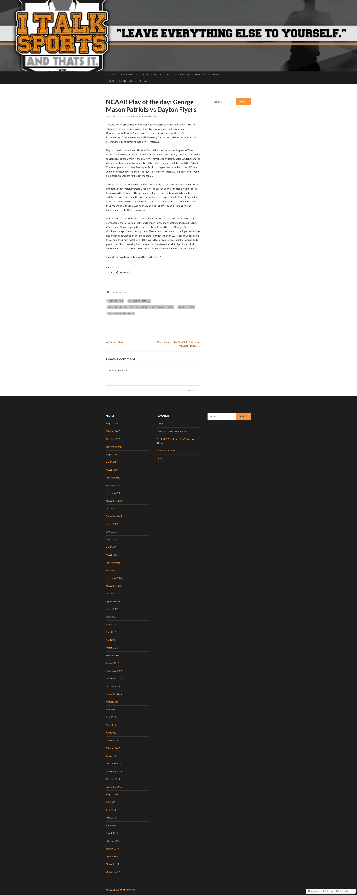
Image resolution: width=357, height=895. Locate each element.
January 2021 (112, 570)
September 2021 (114, 516)
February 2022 (113, 477)
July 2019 (110, 709)
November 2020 (114, 585)
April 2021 (111, 547)
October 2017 (113, 871)
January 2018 (112, 848)
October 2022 (113, 439)
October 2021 (113, 508)
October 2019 (113, 686)
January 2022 (112, 485)
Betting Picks (115, 301)
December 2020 (114, 578)
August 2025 (112, 423)
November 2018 (114, 771)
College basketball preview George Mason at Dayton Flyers (140, 307)
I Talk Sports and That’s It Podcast (141, 74)
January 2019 (112, 755)
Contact (144, 81)
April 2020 (111, 639)
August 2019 (112, 701)
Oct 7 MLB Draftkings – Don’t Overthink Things (193, 74)
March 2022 (112, 469)
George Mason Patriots (121, 313)
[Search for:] (231, 101)
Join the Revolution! (121, 81)
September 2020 (114, 601)
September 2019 (114, 694)
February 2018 (113, 840)
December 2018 (114, 763)
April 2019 (111, 732)
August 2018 (112, 794)
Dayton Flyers (186, 307)
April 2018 (111, 825)
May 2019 (111, 725)
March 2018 (112, 833)
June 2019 (111, 717)
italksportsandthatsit (142, 116)
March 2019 (112, 740)
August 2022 (112, 454)
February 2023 (113, 431)
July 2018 (110, 802)
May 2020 (111, 632)
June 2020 (111, 624)
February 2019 (113, 748)
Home (112, 74)
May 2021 (111, 539)
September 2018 (114, 786)
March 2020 (112, 647)
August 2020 (112, 609)
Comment (190, 390)
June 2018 (111, 810)
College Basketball (139, 301)
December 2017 (114, 856)
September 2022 (114, 446)
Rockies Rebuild (115, 342)
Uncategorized (119, 292)
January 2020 (112, 663)
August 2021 (112, 524)
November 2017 (114, 864)
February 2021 (113, 562)
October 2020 (113, 593)
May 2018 (111, 817)
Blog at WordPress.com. (121, 890)
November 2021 (114, 500)
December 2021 (114, 493)
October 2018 (113, 779)
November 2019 (114, 678)
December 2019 (114, 670)
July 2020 (110, 616)
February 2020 (113, 655)
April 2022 (111, 462)
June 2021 (111, 531)
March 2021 (112, 554)
